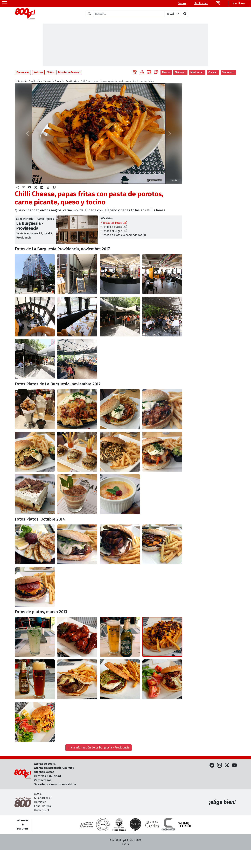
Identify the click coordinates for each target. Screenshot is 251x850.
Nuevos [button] (166, 72)
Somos (182, 3)
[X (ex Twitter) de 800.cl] (227, 765)
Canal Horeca (42, 806)
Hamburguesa (45, 218)
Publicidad (201, 3)
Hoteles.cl (40, 802)
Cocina (212, 72)
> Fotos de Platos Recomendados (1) (123, 235)
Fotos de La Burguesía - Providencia (60, 81)
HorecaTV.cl (41, 810)
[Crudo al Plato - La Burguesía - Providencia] (34, 544)
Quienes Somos (44, 772)
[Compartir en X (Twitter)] (35, 187)
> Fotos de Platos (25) (114, 226)
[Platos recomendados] (142, 72)
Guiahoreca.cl (42, 797)
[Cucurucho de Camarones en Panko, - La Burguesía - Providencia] (34, 409)
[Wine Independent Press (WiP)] (135, 824)
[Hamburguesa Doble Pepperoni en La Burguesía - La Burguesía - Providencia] (34, 587)
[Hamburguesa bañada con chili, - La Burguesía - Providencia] (120, 409)
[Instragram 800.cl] (218, 3)
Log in (125, 844)
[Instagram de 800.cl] (219, 765)
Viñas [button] (50, 72)
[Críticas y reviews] (149, 72)
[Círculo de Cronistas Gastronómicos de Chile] (103, 824)
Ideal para (196, 72)
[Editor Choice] (135, 72)
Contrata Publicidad (47, 776)
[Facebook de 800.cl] (212, 765)
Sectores (227, 72)
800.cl (37, 793)
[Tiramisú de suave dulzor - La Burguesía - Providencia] (77, 494)
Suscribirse (238, 3)
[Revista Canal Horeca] (86, 824)
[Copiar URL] (54, 187)
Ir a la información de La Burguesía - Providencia (98, 747)
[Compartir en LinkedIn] (41, 187)
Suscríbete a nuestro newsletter (55, 784)
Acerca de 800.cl (44, 763)
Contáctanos (42, 780)
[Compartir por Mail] (23, 187)
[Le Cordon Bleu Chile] (119, 824)
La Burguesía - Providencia (27, 81)
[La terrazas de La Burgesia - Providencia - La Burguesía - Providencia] (120, 316)
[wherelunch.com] (185, 824)
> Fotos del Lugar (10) (114, 231)
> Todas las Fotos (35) (114, 222)
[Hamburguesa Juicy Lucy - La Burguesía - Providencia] (120, 544)
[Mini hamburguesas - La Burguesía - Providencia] (77, 452)
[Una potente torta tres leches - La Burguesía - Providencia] (34, 494)
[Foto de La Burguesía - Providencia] (77, 274)
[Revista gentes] (152, 824)
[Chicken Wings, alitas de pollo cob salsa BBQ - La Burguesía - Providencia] (77, 637)
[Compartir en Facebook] (29, 187)
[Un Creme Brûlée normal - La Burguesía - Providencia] (120, 494)
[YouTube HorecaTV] (234, 765)
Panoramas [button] (22, 72)
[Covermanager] (168, 824)
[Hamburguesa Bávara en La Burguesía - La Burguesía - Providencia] (77, 544)
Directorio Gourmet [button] (69, 72)
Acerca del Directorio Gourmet (54, 767)
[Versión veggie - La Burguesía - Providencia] (162, 452)
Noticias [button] (38, 72)
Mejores (179, 72)
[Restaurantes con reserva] (156, 72)
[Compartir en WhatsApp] (48, 187)
